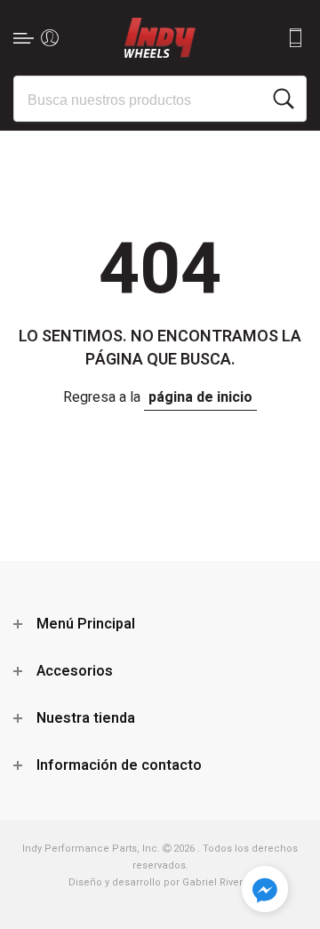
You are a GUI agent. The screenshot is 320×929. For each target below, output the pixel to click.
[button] (265, 892)
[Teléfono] (295, 38)
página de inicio (200, 397)
